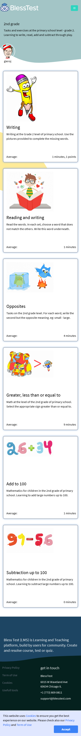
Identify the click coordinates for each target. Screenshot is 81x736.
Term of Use (24, 725)
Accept (66, 729)
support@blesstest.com (55, 698)
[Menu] (74, 8)
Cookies (31, 716)
